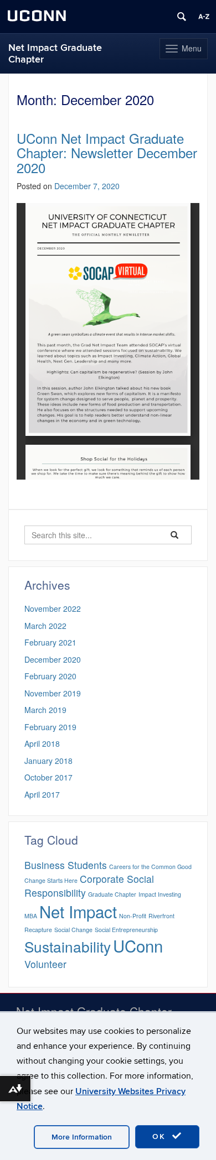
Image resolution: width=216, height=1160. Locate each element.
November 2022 (52, 608)
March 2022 (45, 625)
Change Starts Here (51, 880)
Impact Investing (159, 894)
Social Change (73, 929)
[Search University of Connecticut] (182, 16)
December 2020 (52, 659)
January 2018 (48, 760)
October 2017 (48, 777)
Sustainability (67, 946)
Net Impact (78, 911)
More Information (82, 1137)
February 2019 (50, 726)
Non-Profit (132, 916)
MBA (30, 916)
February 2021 (50, 642)
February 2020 (50, 676)
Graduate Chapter (112, 894)
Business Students (65, 865)
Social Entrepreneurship (126, 929)
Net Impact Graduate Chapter (55, 53)
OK (160, 1136)
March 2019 (45, 709)
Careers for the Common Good (150, 866)
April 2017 (42, 794)
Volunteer (45, 964)
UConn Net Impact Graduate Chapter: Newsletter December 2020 (107, 152)
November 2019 (52, 693)
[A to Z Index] (204, 16)
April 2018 (42, 743)
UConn (138, 945)
